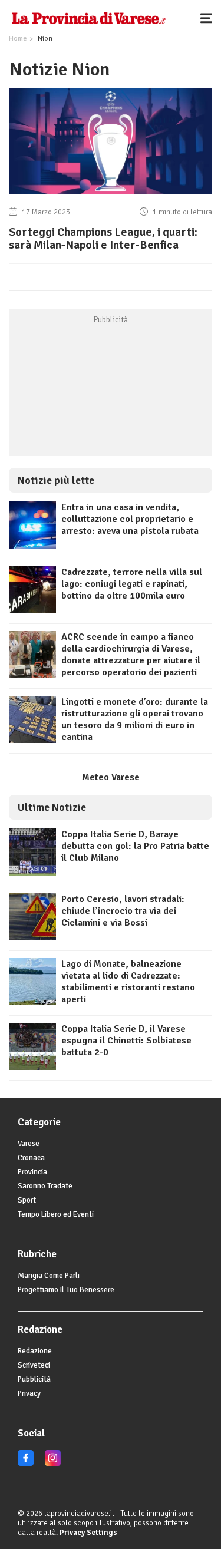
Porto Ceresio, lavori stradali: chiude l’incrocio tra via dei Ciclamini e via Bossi (122, 911)
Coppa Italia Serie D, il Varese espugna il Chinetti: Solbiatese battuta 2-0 (126, 1040)
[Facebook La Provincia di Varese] (26, 1463)
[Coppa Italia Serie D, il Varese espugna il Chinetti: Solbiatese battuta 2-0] (32, 1067)
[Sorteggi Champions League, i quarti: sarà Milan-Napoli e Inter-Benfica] (110, 194)
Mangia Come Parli (49, 1275)
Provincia (32, 1172)
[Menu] (209, 18)
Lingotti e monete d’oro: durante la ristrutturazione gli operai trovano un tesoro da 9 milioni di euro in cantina (134, 719)
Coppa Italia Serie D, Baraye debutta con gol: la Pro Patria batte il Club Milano (135, 846)
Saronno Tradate (45, 1186)
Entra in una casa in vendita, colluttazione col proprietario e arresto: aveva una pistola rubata (130, 519)
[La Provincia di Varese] (89, 18)
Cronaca (31, 1157)
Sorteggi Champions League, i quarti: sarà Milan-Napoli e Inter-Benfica (103, 238)
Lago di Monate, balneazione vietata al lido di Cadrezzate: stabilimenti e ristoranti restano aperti (128, 981)
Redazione (35, 1351)
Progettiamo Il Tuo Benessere (66, 1289)
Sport (27, 1200)
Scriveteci (34, 1365)
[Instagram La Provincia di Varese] (53, 1463)
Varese (28, 1143)
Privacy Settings (88, 1532)
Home (18, 38)
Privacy (29, 1393)
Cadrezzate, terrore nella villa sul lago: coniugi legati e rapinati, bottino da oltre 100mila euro (131, 584)
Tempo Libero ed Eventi (56, 1214)
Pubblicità (34, 1379)
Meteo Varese (111, 777)
